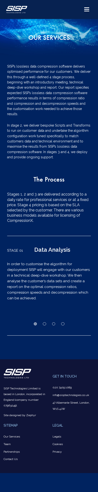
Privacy (57, 451)
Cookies (58, 444)
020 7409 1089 (62, 387)
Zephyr (31, 415)
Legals (57, 436)
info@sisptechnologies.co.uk (71, 395)
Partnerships (12, 451)
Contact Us (11, 459)
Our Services (12, 436)
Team (7, 444)
